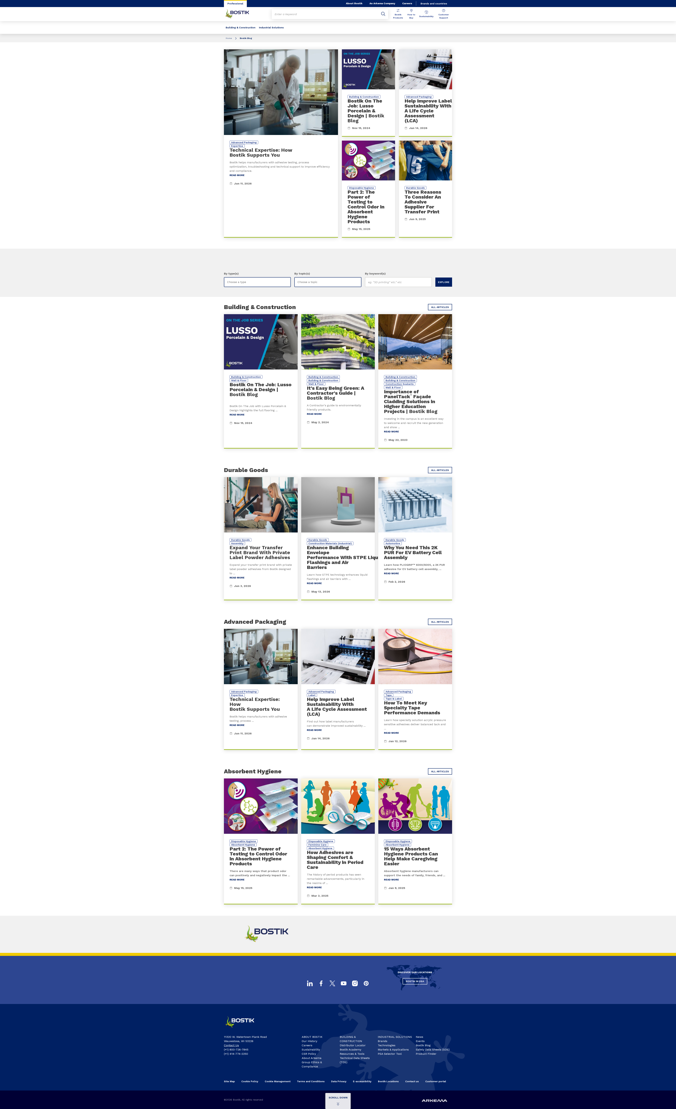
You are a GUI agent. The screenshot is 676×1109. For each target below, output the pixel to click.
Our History (309, 1041)
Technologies (386, 1045)
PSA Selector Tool (390, 1053)
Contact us (412, 1081)
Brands (382, 1041)
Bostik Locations (388, 1081)
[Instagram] (355, 983)
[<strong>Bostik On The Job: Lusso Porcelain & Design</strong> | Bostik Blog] (368, 93)
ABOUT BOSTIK (312, 1037)
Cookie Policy (249, 1081)
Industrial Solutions (271, 27)
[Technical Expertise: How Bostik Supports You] (281, 143)
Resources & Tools (352, 1053)
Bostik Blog (423, 1045)
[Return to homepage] (240, 14)
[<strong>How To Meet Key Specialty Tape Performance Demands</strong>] (415, 689)
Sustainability (426, 16)
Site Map (229, 1081)
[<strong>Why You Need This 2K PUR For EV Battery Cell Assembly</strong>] (415, 538)
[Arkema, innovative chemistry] (243, 1029)
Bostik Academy (350, 1049)
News (419, 1037)
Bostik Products (398, 16)
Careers (407, 3)
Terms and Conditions (311, 1081)
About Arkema (311, 1058)
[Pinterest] (366, 983)
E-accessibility (362, 1081)
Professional (235, 3)
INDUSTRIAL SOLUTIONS (395, 1037)
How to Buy (411, 16)
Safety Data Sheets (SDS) (433, 1049)
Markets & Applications (393, 1049)
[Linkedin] (310, 983)
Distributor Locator (353, 1045)
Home (229, 38)
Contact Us (231, 1045)
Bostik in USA (415, 981)
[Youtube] (343, 983)
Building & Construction (240, 27)
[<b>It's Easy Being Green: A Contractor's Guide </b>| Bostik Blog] (338, 381)
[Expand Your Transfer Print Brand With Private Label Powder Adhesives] (261, 538)
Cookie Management (277, 1081)
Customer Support (443, 16)
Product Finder (426, 1053)
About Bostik (354, 3)
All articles (440, 307)
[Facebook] (321, 983)
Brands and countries (434, 3)
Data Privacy (338, 1081)
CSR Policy (309, 1053)
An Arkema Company (382, 3)
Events (420, 1041)
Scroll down (338, 1097)
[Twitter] (332, 983)
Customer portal (435, 1081)
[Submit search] (383, 14)
